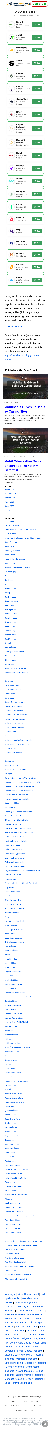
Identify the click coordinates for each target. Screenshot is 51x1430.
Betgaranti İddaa (11, 601)
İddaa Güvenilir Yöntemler (27, 1318)
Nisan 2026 (9, 506)
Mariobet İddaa (11, 1026)
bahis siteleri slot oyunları (15, 559)
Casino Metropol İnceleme (29, 1375)
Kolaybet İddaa (11, 1001)
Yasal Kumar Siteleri (13, 1233)
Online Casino (10, 1077)
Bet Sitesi (8, 584)
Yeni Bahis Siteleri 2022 (14, 1258)
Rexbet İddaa (10, 1132)
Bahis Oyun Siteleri (12, 550)
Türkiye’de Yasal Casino (18, 1342)
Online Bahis (10, 1068)
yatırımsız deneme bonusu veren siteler (21, 1245)
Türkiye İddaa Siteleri (13, 1174)
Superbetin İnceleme (35, 1363)
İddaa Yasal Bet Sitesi (13, 938)
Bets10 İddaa (10, 639)
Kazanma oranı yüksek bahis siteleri (19, 997)
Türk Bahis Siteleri (12, 1165)
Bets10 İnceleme (33, 1350)
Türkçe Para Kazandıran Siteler (18, 1169)
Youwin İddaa (10, 1270)
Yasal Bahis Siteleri (12, 1220)
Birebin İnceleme (34, 1379)
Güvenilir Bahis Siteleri (14, 900)
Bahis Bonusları (11, 542)
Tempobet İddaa (11, 1157)
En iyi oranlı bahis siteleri (15, 858)
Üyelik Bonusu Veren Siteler (16, 1195)
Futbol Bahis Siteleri (13, 875)
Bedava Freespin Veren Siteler (17, 567)
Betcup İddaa (10, 593)
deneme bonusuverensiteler (16, 795)
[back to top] (45, 1424)
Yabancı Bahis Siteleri (13, 1207)
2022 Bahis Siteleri (12, 525)
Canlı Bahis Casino (12, 685)
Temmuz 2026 (10, 493)
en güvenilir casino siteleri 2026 (18, 841)
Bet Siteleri (9, 580)
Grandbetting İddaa (13, 896)
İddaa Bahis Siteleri (15, 1314)
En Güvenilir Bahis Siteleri (15, 837)
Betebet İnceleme (14, 1363)
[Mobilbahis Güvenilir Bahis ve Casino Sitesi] (25, 386)
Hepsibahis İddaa (12, 913)
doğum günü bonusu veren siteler (18, 812)
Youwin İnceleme (25, 1371)
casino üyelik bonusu (13, 753)
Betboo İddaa (10, 588)
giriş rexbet (9, 887)
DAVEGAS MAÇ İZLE (13, 327)
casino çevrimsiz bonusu (15, 719)
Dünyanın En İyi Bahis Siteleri (17, 820)
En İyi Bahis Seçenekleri (33, 1338)
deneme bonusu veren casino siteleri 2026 (22, 782)
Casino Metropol (11, 736)
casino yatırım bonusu (14, 757)
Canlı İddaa (9, 698)
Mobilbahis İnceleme (27, 1359)
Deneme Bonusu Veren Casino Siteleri (20, 778)
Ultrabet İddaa (10, 1190)
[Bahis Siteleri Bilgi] (18, 4)
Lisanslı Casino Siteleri (14, 1018)
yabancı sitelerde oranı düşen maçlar (20, 1216)
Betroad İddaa (10, 635)
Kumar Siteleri (10, 1009)
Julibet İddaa (10, 967)
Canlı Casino (10, 694)
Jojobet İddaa (10, 963)
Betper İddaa (10, 626)
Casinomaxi (9, 761)
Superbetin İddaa (12, 1148)
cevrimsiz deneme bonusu (15, 769)
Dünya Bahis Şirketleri (14, 816)
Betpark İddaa (10, 622)
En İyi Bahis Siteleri (12, 845)
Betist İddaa (9, 605)
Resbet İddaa (10, 1115)
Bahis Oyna (9, 546)
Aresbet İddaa (10, 534)
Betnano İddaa (11, 614)
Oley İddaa (9, 1064)
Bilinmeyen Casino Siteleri (15, 656)
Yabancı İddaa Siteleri (14, 1212)
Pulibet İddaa (10, 1106)
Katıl (38, 24)
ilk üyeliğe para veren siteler (16, 942)
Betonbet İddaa (11, 618)
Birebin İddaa (10, 664)
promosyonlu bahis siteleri (15, 1102)
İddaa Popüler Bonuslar (17, 1322)
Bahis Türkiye (10, 563)
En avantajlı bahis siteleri (15, 824)
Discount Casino (11, 807)
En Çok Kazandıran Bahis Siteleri (18, 828)
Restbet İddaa (10, 1123)
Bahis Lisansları (22, 1334)
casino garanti (10, 732)
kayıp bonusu (10, 988)
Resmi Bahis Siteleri (13, 1119)
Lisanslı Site (39, 4)
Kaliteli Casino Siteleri (13, 984)
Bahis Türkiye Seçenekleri (18, 1383)
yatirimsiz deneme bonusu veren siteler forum (23, 1241)
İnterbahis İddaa (11, 950)
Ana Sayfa (10, 1294)
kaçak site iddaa (11, 980)
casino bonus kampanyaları (16, 715)
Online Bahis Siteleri (13, 1073)
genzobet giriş (10, 879)
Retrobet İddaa (11, 1127)
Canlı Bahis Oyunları (13, 689)
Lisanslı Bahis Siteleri (13, 1014)
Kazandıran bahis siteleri (15, 993)
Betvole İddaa (10, 647)
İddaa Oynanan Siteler (14, 929)
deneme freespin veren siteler (17, 799)
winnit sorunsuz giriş (13, 1203)
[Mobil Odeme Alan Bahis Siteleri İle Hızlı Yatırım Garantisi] (25, 440)
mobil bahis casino (12, 1043)
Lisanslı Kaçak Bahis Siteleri (16, 1022)
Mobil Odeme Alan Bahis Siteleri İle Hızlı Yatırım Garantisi (22, 465)
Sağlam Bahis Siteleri (13, 1136)
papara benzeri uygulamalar (16, 1081)
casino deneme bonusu (14, 723)
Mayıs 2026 (9, 502)
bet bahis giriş (10, 572)
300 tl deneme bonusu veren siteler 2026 (22, 529)
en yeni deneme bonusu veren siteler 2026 (22, 870)
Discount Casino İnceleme (18, 1354)
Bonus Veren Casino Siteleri (16, 673)
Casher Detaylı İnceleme (15, 702)
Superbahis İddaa (12, 1144)
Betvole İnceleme (15, 1367)
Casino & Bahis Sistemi (26, 1346)
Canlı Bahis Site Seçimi (17, 1306)
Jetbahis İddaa (11, 959)
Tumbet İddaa (10, 1161)
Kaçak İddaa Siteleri (13, 976)
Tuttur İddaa (10, 1182)
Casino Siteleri (10, 748)
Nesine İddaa (10, 1056)
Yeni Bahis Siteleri (12, 1254)
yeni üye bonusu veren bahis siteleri (19, 1266)
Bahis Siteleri (10, 555)
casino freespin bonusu (14, 727)
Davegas (8, 774)
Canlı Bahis (9, 681)
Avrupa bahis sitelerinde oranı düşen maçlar (23, 538)
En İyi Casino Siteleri (13, 849)
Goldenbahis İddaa (12, 892)
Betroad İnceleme (14, 1350)
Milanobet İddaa (11, 1035)
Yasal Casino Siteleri (13, 1224)
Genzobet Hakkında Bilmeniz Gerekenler (21, 883)
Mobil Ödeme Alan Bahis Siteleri (19, 456)
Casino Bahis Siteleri (13, 706)
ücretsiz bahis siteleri (13, 1186)
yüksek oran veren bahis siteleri (18, 1275)
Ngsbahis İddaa (11, 1060)
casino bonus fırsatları (14, 710)
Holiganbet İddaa (12, 917)
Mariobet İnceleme (14, 1379)
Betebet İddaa (10, 597)
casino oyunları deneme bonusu (18, 744)
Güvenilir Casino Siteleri (14, 908)
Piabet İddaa (10, 1089)
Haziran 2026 (10, 498)
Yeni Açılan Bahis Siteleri (15, 1249)
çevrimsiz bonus (11, 765)
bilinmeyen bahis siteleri (14, 652)
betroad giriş (10, 630)
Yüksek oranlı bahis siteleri (16, 1279)
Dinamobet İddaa (12, 803)
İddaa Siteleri (10, 934)
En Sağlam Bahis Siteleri (15, 866)
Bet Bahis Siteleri (12, 576)
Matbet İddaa (10, 1030)
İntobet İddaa (10, 955)
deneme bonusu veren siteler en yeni (20, 786)
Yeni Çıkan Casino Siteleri (15, 1262)
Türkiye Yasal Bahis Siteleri (16, 1178)
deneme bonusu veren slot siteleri (19, 790)
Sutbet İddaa (10, 1153)
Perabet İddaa (10, 1085)
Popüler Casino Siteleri (14, 1098)
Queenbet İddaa (11, 1110)
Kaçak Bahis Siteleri (13, 972)
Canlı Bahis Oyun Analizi (27, 1302)
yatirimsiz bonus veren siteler (17, 1237)
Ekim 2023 (9, 510)
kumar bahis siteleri (13, 1005)
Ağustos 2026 (10, 489)
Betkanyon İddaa (12, 609)
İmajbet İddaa (10, 946)
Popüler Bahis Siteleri (13, 1094)
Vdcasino (8, 1199)
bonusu (8, 677)
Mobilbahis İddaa (12, 402)
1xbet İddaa (9, 521)
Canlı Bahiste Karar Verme (30, 1310)
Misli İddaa (9, 1039)
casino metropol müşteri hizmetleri (19, 740)
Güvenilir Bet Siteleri (13, 904)
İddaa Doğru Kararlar (27, 1326)
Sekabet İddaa (11, 1140)
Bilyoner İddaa (10, 660)
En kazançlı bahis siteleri (15, 862)
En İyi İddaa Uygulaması (15, 854)
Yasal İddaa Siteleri (12, 1228)
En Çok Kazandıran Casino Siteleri (19, 833)
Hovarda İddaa (11, 925)
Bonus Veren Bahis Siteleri (15, 668)
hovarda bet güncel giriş (14, 921)
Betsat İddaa (10, 643)
